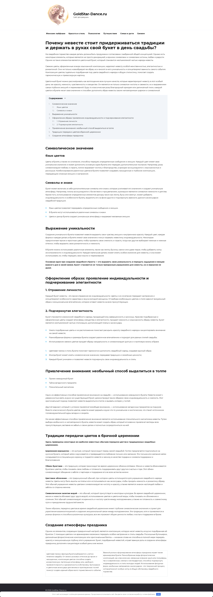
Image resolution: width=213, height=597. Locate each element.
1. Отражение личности (67, 121)
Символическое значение (64, 104)
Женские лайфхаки (55, 33)
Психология (94, 33)
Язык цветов (62, 107)
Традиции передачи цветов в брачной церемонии (76, 132)
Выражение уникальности (64, 114)
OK (158, 594)
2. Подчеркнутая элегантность (70, 125)
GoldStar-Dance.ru (90, 14)
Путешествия (110, 33)
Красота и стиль (77, 33)
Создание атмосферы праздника (67, 136)
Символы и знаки (64, 111)
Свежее (141, 33)
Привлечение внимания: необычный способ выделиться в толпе (83, 128)
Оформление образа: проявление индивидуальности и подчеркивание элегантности (93, 118)
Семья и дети (127, 33)
